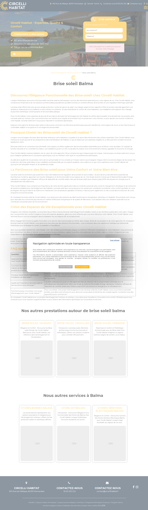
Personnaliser (66, 267)
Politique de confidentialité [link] (74, 247)
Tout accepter (82, 267)
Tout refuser (115, 240)
